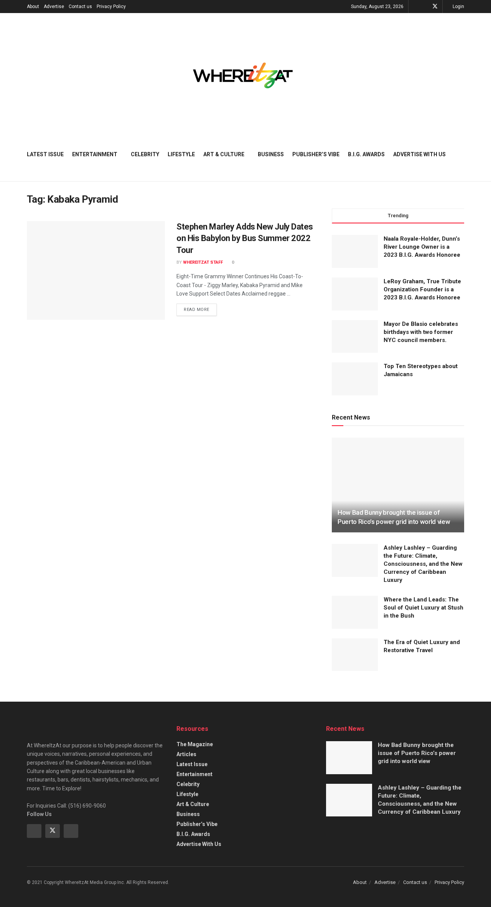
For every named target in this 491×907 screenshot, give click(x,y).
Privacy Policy (111, 6)
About (33, 6)
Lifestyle (181, 154)
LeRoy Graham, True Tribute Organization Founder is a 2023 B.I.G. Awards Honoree (422, 289)
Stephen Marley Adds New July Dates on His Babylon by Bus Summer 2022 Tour (244, 238)
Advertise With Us (419, 154)
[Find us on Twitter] (435, 6)
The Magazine (194, 744)
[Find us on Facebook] (425, 6)
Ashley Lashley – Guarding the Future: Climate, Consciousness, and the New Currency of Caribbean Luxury (423, 563)
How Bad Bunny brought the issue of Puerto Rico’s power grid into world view (417, 753)
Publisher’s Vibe (315, 154)
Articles (186, 754)
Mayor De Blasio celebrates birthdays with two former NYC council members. (421, 332)
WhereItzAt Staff (203, 262)
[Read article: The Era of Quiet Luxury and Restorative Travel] (355, 654)
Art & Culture (223, 154)
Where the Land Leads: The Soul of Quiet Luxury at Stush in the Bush (423, 607)
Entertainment (94, 154)
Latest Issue (45, 154)
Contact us (80, 6)
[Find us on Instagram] (71, 831)
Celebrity (145, 154)
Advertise (54, 6)
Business (271, 154)
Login (457, 6)
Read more (200, 308)
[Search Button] (461, 154)
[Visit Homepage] (243, 76)
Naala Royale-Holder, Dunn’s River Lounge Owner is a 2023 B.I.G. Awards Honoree (422, 246)
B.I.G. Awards (366, 154)
